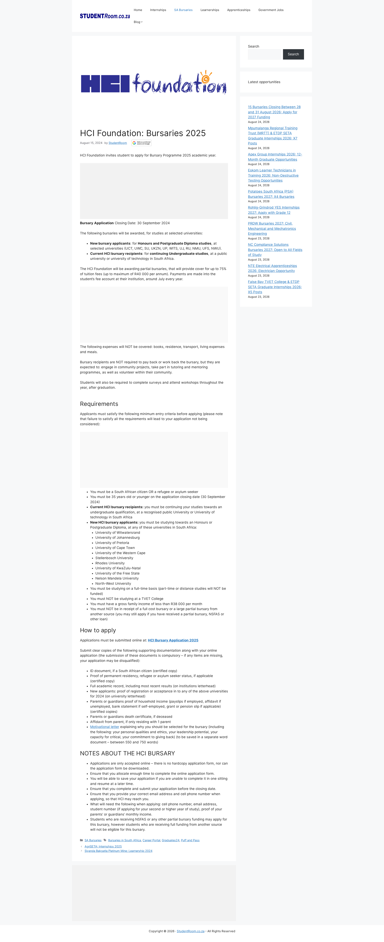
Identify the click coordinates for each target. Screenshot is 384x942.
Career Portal (151, 840)
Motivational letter (104, 727)
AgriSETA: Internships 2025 (103, 846)
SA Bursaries (183, 10)
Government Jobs (271, 10)
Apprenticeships (238, 10)
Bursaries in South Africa (124, 840)
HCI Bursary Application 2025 (173, 640)
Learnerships (210, 10)
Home (138, 10)
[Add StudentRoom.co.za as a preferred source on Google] (141, 143)
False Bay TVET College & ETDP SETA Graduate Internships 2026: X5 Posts (275, 287)
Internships (158, 10)
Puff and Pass (190, 840)
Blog (137, 22)
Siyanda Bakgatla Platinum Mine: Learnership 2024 (118, 850)
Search (253, 46)
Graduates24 (170, 840)
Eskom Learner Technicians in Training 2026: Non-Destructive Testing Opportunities (273, 175)
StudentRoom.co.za (190, 931)
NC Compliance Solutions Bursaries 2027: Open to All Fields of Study (275, 250)
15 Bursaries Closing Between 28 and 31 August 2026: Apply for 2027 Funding (274, 112)
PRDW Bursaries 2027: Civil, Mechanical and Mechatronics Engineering (272, 228)
